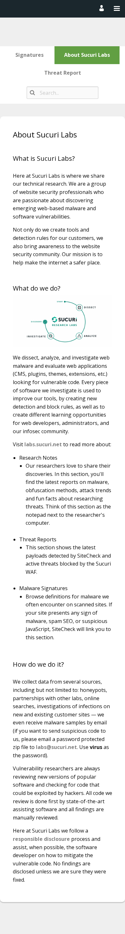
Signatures (29, 54)
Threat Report (62, 72)
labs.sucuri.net (43, 444)
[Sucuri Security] (61, 8)
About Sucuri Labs (87, 54)
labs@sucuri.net (56, 747)
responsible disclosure (41, 838)
